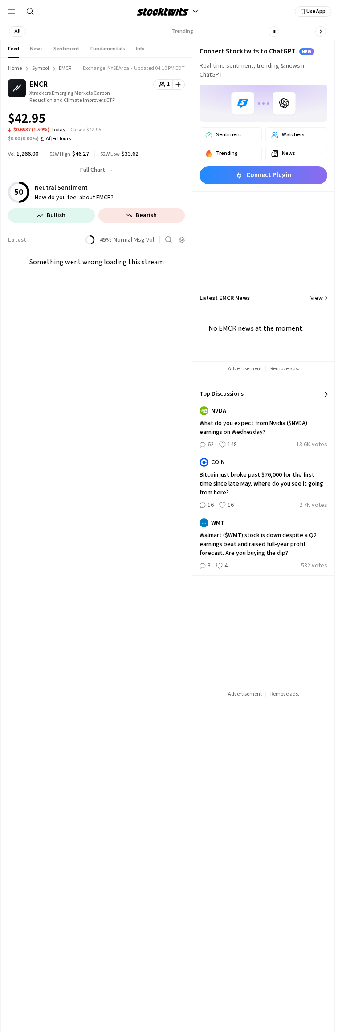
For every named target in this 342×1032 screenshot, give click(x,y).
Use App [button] (316, 11)
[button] (17, 31)
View (316, 298)
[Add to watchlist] (179, 84)
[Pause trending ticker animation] (274, 31)
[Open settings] (182, 239)
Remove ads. (284, 368)
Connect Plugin (268, 175)
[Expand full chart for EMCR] (160, 120)
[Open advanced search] (168, 239)
